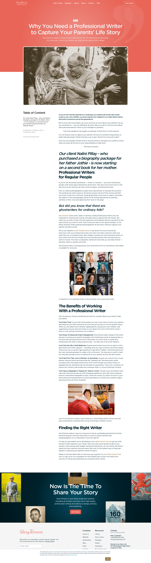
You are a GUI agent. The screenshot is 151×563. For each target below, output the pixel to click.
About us (86, 534)
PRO (98, 3)
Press (84, 546)
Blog (84, 543)
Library (76, 3)
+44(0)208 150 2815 (117, 537)
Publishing (98, 546)
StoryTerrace (64, 216)
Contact (85, 549)
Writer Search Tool (102, 441)
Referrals (85, 537)
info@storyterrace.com (117, 539)
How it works (58, 3)
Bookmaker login (100, 549)
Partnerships (87, 540)
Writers (97, 543)
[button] (68, 3)
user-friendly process (83, 231)
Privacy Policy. (74, 555)
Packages (98, 540)
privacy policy (49, 541)
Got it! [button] (108, 559)
